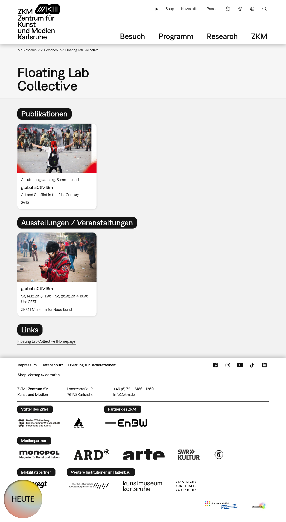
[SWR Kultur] (189, 454)
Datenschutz (52, 365)
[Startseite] (44, 22)
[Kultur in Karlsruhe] (218, 454)
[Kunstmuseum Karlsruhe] (142, 486)
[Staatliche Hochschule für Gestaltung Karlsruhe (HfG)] (89, 486)
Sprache (252, 9)
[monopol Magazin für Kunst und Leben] (39, 454)
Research (222, 36)
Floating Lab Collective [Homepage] (46, 341)
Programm (176, 36)
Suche (264, 9)
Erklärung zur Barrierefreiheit (92, 365)
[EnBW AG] (126, 423)
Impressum (27, 365)
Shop (170, 8)
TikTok (252, 365)
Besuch (132, 36)
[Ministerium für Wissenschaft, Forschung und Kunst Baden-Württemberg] (39, 423)
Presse (212, 8)
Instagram (228, 365)
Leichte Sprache (228, 9)
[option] (58, 166)
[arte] (144, 454)
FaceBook (215, 365)
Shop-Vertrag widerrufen (39, 375)
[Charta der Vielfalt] (221, 506)
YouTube (240, 365)
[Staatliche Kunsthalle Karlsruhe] (186, 486)
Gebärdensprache (240, 9)
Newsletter (190, 8)
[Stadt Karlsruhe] (79, 423)
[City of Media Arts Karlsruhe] (259, 506)
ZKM (259, 36)
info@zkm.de (124, 394)
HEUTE (23, 498)
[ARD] (91, 454)
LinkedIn (264, 365)
